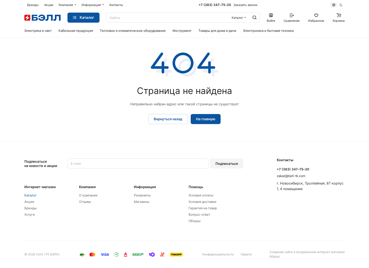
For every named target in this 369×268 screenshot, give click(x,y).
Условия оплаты (201, 195)
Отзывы (85, 202)
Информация (145, 187)
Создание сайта (281, 252)
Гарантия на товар (203, 208)
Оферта (246, 254)
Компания (87, 187)
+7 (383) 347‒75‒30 (215, 5)
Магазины (141, 202)
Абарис (274, 256)
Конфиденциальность (218, 254)
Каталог (30, 195)
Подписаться (226, 163)
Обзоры (195, 221)
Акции (29, 202)
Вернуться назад (168, 119)
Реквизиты (142, 195)
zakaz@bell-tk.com (291, 176)
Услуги (29, 214)
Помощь (196, 187)
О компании (88, 195)
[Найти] (254, 18)
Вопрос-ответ (199, 214)
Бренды (30, 208)
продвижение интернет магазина (320, 252)
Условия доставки (202, 202)
